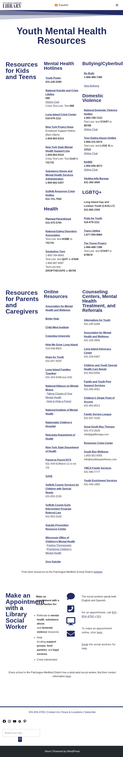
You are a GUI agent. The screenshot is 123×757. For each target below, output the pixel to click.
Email (85, 644)
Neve (48, 751)
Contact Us (53, 712)
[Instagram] (9, 722)
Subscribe (90, 712)
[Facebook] (4, 722)
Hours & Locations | (72, 712)
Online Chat (52, 102)
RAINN (88, 162)
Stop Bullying (91, 86)
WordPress (73, 751)
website (98, 572)
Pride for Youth (93, 218)
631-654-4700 (37, 712)
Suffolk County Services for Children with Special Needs (62, 488)
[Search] (20, 739)
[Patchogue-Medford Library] (12, 5)
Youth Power (53, 78)
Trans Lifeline (92, 231)
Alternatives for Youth (97, 320)
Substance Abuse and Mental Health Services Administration (59, 175)
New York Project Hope (59, 127)
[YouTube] (14, 722)
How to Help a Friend (59, 401)
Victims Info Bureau (96, 178)
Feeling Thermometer (59, 545)
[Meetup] (20, 722)
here (99, 632)
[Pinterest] (25, 722)
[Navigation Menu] (117, 5)
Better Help (52, 318)
